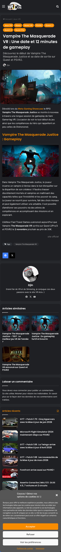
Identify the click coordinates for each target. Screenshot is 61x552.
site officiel (53, 236)
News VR (28, 25)
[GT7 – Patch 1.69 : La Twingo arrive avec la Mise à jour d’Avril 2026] (10, 448)
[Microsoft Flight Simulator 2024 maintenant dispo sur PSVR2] (10, 435)
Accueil (8, 19)
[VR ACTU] (14, 6)
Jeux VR (16, 19)
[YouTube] (34, 297)
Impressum (40, 548)
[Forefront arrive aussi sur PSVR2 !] (10, 473)
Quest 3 (8, 30)
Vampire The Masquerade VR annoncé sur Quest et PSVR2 (15, 367)
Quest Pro (19, 30)
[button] (56, 495)
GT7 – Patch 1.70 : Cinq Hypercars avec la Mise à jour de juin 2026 (37, 421)
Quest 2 (49, 25)
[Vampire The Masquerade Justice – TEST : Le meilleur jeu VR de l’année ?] (15, 323)
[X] (12, 255)
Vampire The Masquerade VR (26, 244)
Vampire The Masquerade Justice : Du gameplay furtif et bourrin (45, 336)
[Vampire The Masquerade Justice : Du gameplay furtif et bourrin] (45, 323)
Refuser (31, 534)
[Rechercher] (57, 7)
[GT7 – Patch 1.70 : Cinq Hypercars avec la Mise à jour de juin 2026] (10, 423)
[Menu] (3, 7)
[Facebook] (5, 255)
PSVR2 (39, 25)
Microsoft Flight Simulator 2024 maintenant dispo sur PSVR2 (36, 433)
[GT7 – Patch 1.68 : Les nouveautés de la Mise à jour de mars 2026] (10, 461)
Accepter (30, 526)
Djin (8, 65)
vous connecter (20, 390)
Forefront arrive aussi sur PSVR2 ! (37, 469)
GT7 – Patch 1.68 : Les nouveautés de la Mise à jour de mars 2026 (39, 459)
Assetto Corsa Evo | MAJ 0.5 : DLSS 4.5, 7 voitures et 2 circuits (37, 484)
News (18, 25)
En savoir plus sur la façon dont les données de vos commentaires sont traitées (29, 396)
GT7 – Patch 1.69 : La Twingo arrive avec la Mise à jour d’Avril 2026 (37, 446)
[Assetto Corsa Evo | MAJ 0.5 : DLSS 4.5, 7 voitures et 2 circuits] (10, 486)
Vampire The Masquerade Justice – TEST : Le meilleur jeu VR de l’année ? (15, 337)
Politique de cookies (25, 548)
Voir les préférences (30, 542)
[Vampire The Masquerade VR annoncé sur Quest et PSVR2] (15, 354)
